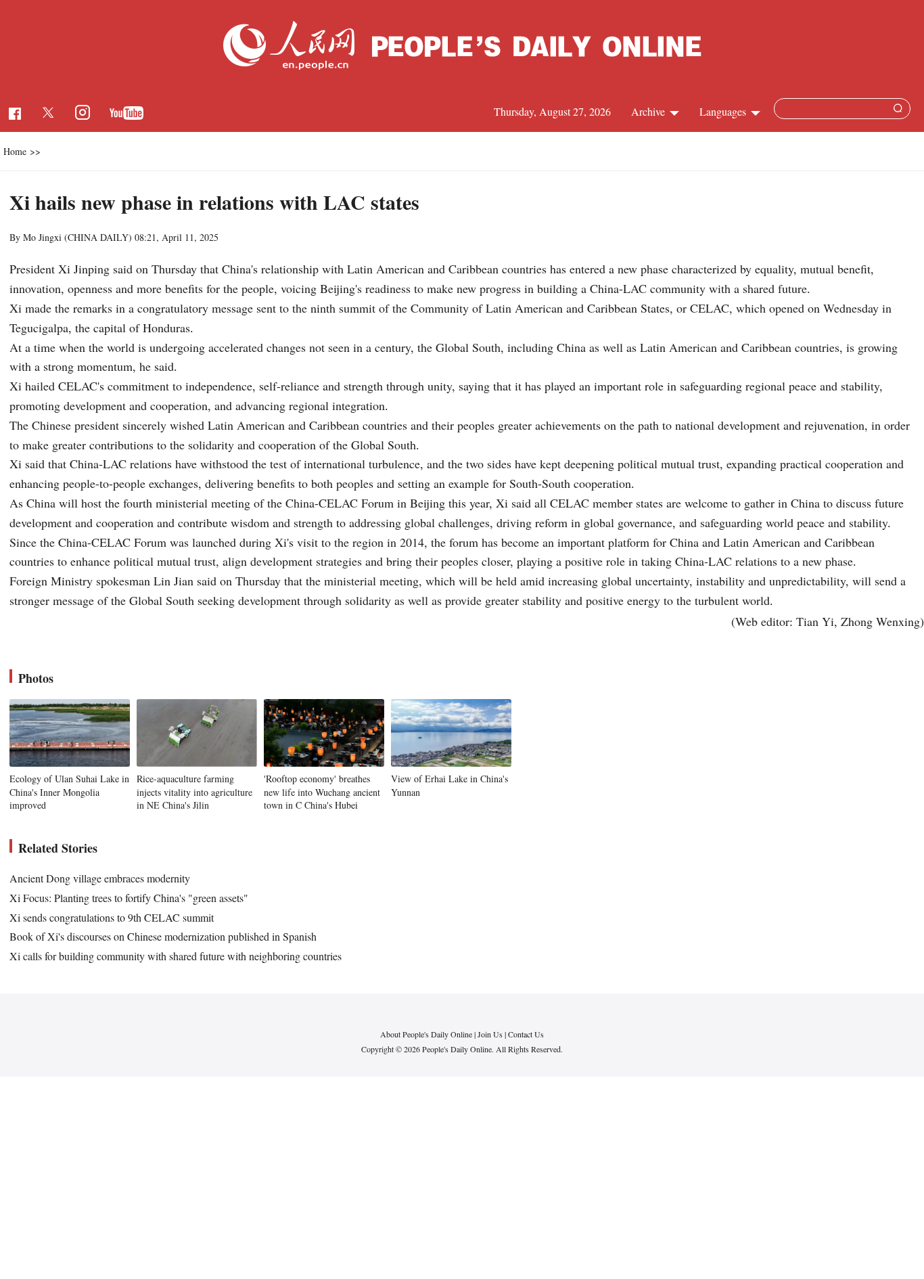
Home (14, 151)
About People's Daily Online (426, 1034)
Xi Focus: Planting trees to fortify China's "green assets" (128, 898)
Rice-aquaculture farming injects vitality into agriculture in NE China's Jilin (194, 791)
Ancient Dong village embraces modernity (99, 878)
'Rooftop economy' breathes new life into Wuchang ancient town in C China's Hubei (322, 791)
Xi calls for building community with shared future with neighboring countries (175, 956)
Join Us (491, 1034)
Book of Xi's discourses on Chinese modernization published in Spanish (163, 936)
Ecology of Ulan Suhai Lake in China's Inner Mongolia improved (69, 791)
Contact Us (526, 1034)
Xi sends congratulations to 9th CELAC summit (111, 917)
